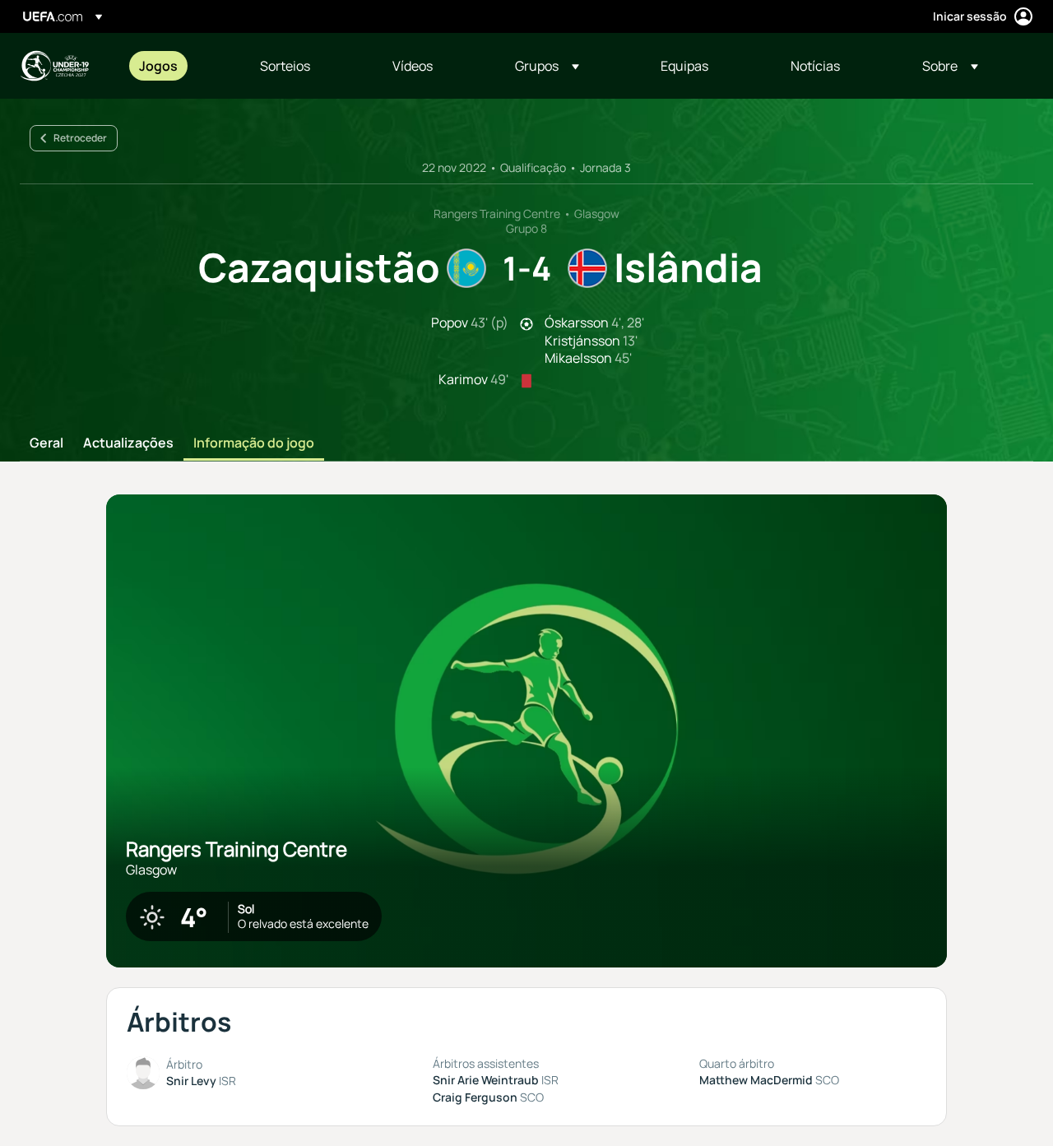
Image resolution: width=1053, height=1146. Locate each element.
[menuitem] (179, 65)
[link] (158, 65)
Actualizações (128, 443)
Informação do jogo (253, 443)
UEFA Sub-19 (54, 65)
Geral (46, 443)
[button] (547, 65)
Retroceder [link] (80, 138)
